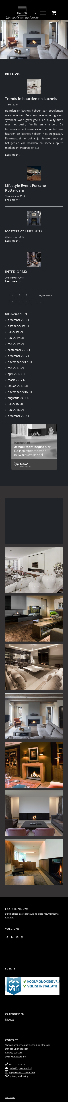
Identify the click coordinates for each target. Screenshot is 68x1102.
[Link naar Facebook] (7, 937)
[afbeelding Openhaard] (35, 863)
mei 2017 (14, 368)
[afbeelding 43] (35, 766)
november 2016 (18, 392)
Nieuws (9, 1019)
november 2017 (18, 362)
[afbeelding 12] (35, 571)
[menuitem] (32, 13)
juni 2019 (14, 338)
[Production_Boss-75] (34, 173)
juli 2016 (13, 404)
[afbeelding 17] (35, 668)
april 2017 (14, 374)
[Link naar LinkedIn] (12, 937)
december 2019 (18, 320)
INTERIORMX (16, 271)
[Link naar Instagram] (17, 937)
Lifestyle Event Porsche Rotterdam (25, 188)
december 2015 (18, 416)
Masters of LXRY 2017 (23, 231)
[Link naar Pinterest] (22, 937)
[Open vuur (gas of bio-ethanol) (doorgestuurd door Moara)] (34, 86)
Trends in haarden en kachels (31, 98)
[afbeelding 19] (35, 717)
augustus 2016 (17, 398)
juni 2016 (14, 410)
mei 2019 (14, 344)
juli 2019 (13, 332)
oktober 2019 (16, 326)
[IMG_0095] (34, 259)
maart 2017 (15, 380)
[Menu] (41, 13)
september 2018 (18, 350)
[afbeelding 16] (35, 620)
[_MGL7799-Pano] (34, 218)
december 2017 (18, 356)
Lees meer (11, 154)
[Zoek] (32, 13)
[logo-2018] (28, 13)
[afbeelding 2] (35, 522)
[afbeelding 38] (35, 814)
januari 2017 (16, 386)
